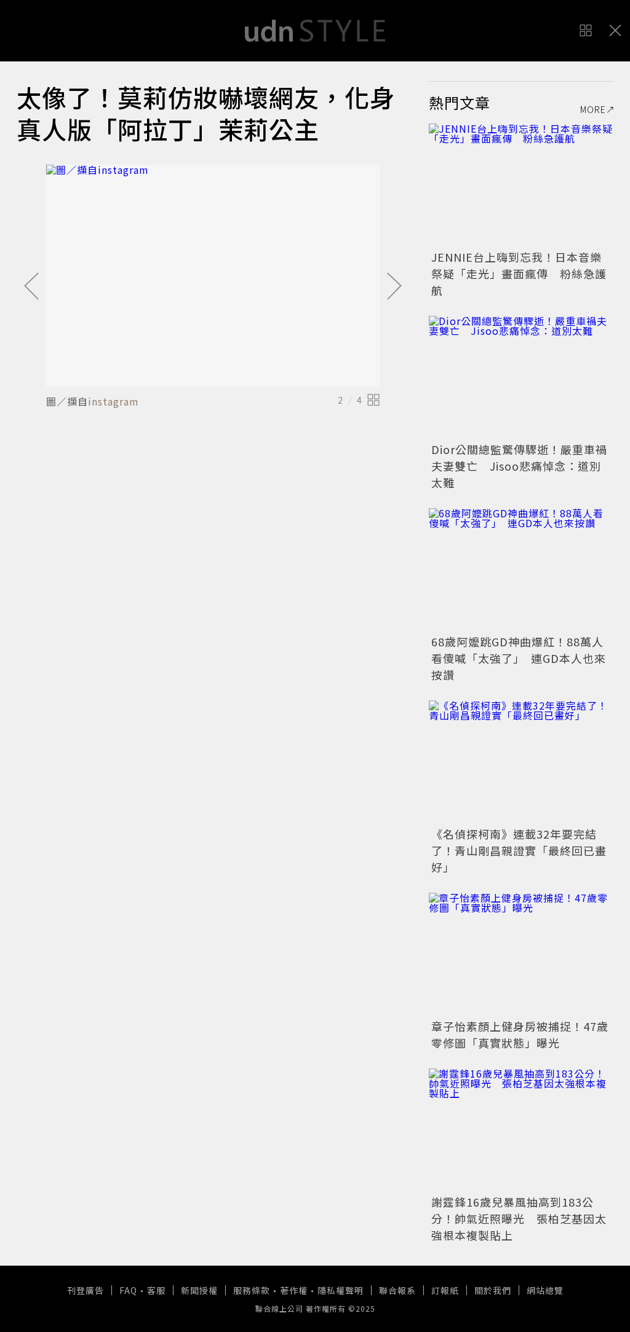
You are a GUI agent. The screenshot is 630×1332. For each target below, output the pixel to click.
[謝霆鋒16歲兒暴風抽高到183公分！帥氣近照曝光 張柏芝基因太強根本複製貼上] (521, 1129)
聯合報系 (397, 1290)
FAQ (128, 1290)
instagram (113, 401)
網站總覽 (545, 1290)
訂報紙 (445, 1290)
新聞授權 (199, 1290)
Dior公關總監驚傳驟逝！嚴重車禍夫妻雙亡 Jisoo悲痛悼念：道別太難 (519, 465)
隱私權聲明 (340, 1290)
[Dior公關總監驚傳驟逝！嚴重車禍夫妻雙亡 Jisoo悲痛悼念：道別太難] (521, 377)
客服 (156, 1290)
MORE (593, 109)
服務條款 (251, 1290)
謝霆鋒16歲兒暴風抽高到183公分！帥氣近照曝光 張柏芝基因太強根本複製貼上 (519, 1218)
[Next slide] (394, 287)
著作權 (294, 1290)
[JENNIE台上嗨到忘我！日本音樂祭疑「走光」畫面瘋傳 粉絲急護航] (521, 184)
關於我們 (492, 1290)
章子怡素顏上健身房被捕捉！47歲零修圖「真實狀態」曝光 (519, 1034)
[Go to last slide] (31, 287)
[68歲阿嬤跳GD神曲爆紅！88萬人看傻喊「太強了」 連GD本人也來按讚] (521, 569)
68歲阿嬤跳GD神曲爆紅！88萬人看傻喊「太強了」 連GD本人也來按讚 (518, 658)
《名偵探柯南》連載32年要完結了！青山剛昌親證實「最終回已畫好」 (519, 850)
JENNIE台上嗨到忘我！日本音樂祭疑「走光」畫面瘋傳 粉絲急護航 (519, 273)
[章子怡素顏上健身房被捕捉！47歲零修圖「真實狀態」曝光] (521, 954)
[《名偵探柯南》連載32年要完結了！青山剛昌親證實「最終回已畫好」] (521, 761)
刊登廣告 (85, 1290)
